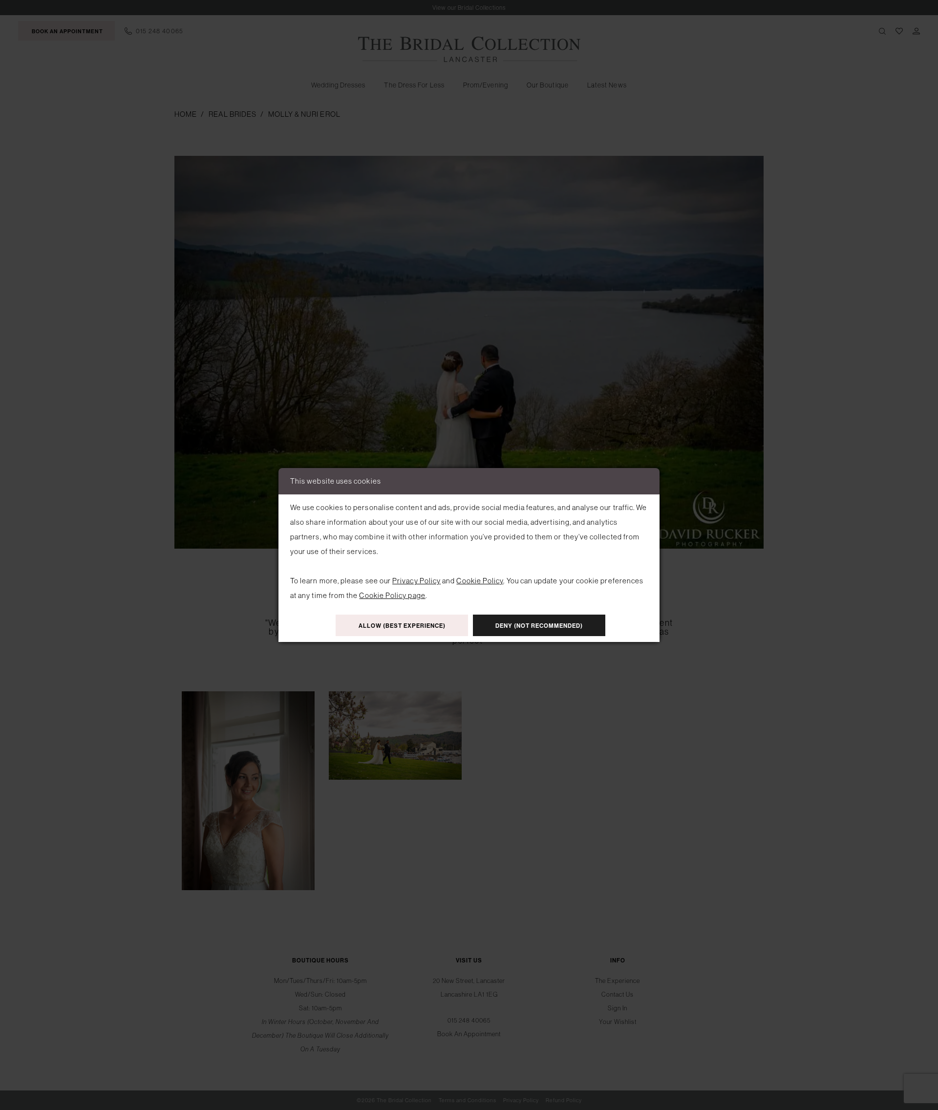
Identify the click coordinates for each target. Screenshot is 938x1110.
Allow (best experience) (402, 625)
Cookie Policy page (392, 595)
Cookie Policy (479, 580)
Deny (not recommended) (539, 625)
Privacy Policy (416, 580)
